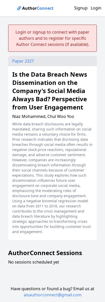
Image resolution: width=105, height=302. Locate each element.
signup (39, 32)
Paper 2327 (23, 61)
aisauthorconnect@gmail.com (53, 295)
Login (96, 8)
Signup (81, 8)
